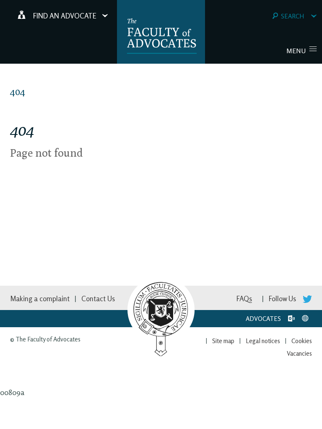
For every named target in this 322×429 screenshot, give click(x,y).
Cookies (301, 341)
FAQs (244, 298)
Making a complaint (40, 298)
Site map (223, 341)
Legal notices (263, 341)
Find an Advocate (64, 15)
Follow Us (283, 298)
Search (292, 16)
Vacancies (299, 353)
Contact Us (98, 298)
